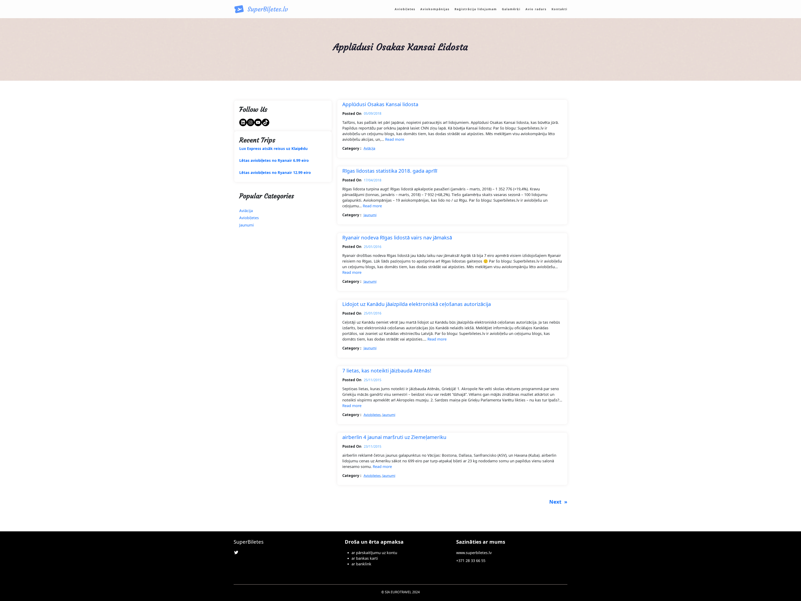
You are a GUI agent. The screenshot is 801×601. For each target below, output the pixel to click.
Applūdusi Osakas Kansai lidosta (380, 104)
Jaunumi (246, 225)
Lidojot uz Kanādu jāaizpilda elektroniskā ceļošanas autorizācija (416, 304)
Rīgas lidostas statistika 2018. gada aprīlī (389, 171)
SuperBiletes (249, 541)
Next (558, 501)
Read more (394, 139)
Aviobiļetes (249, 217)
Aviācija (246, 210)
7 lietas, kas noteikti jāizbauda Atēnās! (386, 371)
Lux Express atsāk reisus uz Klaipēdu (273, 148)
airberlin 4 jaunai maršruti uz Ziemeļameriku (394, 437)
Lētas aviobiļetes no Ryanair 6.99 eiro (274, 160)
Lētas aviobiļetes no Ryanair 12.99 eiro (275, 172)
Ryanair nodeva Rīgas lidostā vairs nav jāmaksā (397, 238)
